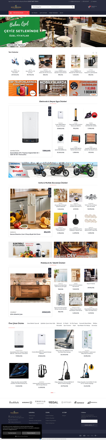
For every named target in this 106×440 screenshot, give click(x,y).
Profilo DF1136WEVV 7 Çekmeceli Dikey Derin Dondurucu (87, 352)
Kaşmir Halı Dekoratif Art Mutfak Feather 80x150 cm (60, 308)
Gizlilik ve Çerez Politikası (22, 436)
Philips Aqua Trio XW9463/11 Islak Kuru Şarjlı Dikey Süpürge (64, 351)
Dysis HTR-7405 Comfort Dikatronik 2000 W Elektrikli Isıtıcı (75, 125)
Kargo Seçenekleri (33, 423)
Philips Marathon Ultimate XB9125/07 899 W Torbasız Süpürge (64, 382)
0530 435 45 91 (85, 1)
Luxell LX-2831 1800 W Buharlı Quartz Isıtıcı (75, 149)
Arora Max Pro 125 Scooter (15, 72)
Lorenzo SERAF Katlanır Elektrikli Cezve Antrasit (45, 72)
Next (96, 53)
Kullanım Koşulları (50, 418)
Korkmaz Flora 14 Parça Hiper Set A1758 (91, 205)
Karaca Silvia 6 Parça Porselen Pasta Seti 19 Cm (75, 205)
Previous (93, 53)
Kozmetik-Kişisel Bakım (85, 323)
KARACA (13, 232)
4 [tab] (54, 47)
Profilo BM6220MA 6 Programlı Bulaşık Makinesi (60, 125)
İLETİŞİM (64, 412)
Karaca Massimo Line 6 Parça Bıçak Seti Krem (25, 234)
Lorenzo (30, 69)
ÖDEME (48, 412)
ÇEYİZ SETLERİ (43, 12)
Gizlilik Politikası (49, 415)
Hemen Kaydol (89, 425)
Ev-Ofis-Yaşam (74, 323)
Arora (15, 69)
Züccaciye (94, 325)
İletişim (64, 415)
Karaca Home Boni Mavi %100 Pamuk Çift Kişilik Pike (60, 285)
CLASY (91, 307)
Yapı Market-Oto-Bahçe (83, 325)
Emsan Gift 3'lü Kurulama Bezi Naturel (75, 285)
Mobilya (95, 323)
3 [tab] (52, 47)
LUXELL (75, 147)
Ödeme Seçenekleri (51, 420)
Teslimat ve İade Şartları (35, 420)
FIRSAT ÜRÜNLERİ (53, 12)
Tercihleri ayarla (12, 433)
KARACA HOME (76, 307)
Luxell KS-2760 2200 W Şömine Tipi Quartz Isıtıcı (91, 149)
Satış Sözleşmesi (50, 423)
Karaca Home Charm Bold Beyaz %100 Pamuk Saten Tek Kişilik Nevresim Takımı (76, 309)
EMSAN (60, 203)
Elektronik (59, 323)
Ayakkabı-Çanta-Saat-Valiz (48, 323)
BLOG (61, 12)
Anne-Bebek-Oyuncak (33, 323)
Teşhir (74, 325)
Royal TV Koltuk (91, 283)
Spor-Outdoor (67, 325)
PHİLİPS (91, 123)
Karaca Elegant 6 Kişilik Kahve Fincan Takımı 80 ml (91, 229)
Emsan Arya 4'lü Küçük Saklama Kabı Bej (60, 205)
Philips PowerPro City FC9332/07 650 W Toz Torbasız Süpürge (87, 382)
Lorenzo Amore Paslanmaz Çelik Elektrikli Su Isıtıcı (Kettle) (75, 72)
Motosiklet (59, 325)
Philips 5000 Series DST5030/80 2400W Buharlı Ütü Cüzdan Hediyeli (91, 125)
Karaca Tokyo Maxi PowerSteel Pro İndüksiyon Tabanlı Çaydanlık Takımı (60, 229)
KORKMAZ (90, 203)
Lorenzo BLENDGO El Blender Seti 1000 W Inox (60, 72)
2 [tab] (51, 47)
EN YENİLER (34, 12)
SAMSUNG (60, 147)
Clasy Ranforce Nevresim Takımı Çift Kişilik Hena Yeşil (90, 309)
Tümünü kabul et (31, 433)
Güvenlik (31, 418)
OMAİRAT (13, 312)
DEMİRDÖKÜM (14, 151)
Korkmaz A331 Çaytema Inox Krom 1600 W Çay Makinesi (41, 384)
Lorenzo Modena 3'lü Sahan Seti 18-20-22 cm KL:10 (30, 72)
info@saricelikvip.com (75, 1)
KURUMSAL (32, 412)
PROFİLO (60, 123)
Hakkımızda (32, 415)
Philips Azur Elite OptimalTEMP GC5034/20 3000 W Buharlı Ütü (19, 382)
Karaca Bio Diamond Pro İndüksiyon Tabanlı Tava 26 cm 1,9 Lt (76, 229)
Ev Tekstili (65, 323)
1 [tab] (50, 47)
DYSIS (75, 123)
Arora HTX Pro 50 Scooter (90, 71)
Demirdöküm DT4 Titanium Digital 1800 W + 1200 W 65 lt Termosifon (24, 153)
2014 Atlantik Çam (16, 314)
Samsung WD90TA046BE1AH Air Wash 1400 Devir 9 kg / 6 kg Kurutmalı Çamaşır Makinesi (60, 149)
